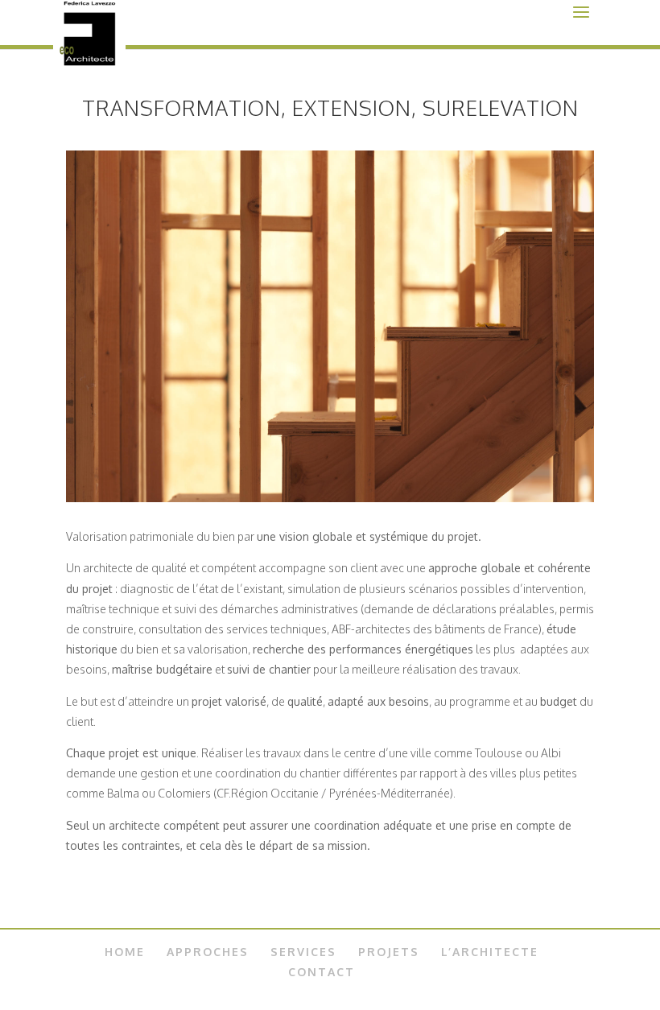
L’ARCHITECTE (489, 951)
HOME (125, 951)
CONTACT (321, 972)
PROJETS (388, 951)
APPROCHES (208, 951)
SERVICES (303, 951)
